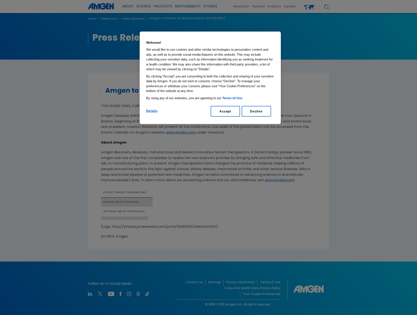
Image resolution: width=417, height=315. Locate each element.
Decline (256, 111)
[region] (210, 78)
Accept (225, 111)
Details (152, 111)
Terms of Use (232, 98)
